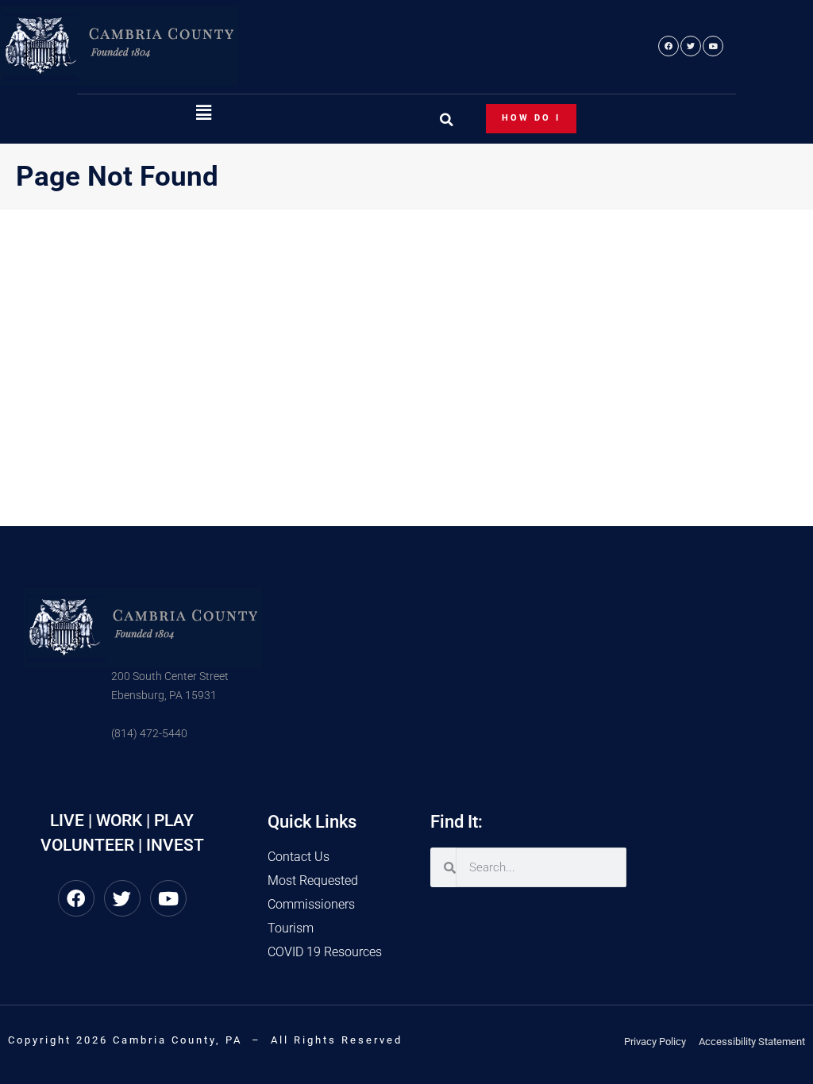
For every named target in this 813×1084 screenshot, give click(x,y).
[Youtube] (713, 46)
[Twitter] (690, 46)
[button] (203, 113)
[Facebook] (668, 46)
